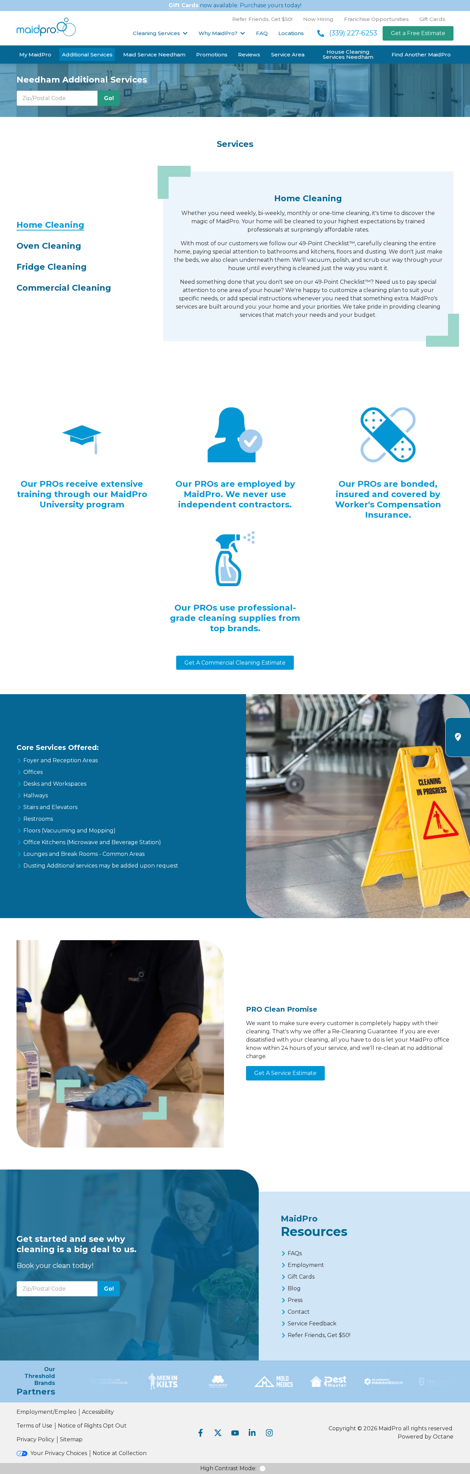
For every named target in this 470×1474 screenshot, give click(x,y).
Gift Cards (184, 5)
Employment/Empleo (46, 1412)
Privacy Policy (35, 1439)
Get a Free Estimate (418, 33)
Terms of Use (34, 1425)
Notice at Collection (120, 1453)
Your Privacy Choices (58, 1453)
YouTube (235, 1432)
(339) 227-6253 (353, 33)
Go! (109, 98)
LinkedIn (252, 1432)
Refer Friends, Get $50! (262, 19)
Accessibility (98, 1412)
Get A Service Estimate (285, 1073)
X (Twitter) (217, 1432)
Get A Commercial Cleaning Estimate (235, 662)
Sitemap (71, 1439)
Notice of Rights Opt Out (92, 1425)
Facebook (200, 1432)
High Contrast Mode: (228, 1468)
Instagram (269, 1432)
